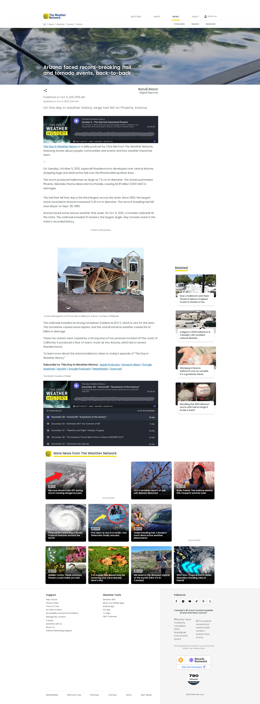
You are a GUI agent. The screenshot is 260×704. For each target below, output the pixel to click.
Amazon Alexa (131, 365)
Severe (70, 24)
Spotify (61, 369)
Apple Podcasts (110, 365)
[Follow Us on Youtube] (189, 601)
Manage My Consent (56, 617)
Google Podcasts (80, 369)
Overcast (116, 369)
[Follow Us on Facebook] (176, 601)
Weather (60, 24)
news (51, 24)
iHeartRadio (100, 369)
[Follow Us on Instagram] (183, 601)
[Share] (45, 91)
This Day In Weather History (60, 146)
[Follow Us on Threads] (203, 601)
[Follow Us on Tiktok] (196, 601)
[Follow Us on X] (210, 601)
